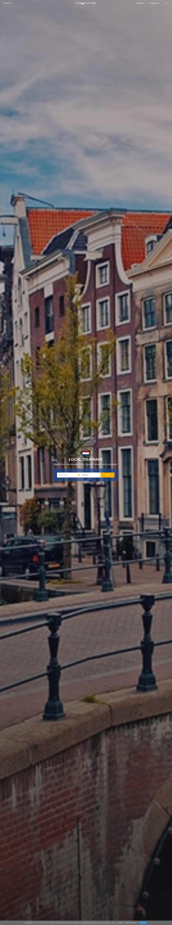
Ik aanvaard (142, 923)
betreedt (140, 3)
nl (167, 3)
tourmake (7, 3)
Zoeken (107, 475)
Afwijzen (121, 923)
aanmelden (154, 3)
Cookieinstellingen (131, 923)
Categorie (85, 475)
